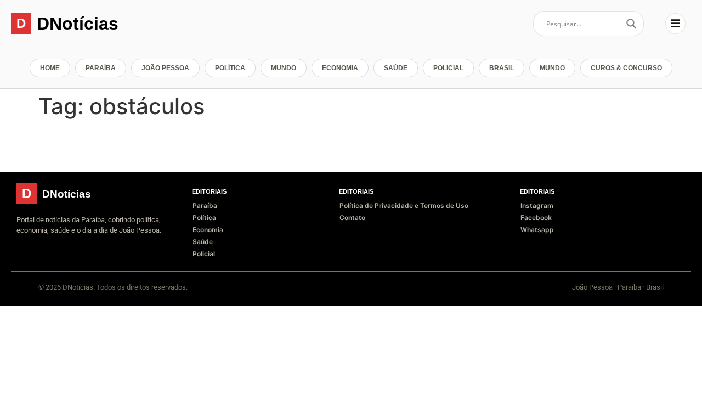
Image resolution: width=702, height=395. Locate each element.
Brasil (501, 68)
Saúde (395, 68)
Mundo (283, 68)
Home (50, 68)
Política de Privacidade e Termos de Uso (403, 205)
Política (230, 68)
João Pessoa (165, 68)
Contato (352, 217)
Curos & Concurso (626, 68)
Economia (340, 68)
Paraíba (101, 68)
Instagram (536, 205)
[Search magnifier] (631, 23)
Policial (448, 68)
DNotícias (77, 23)
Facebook (536, 217)
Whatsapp (537, 229)
